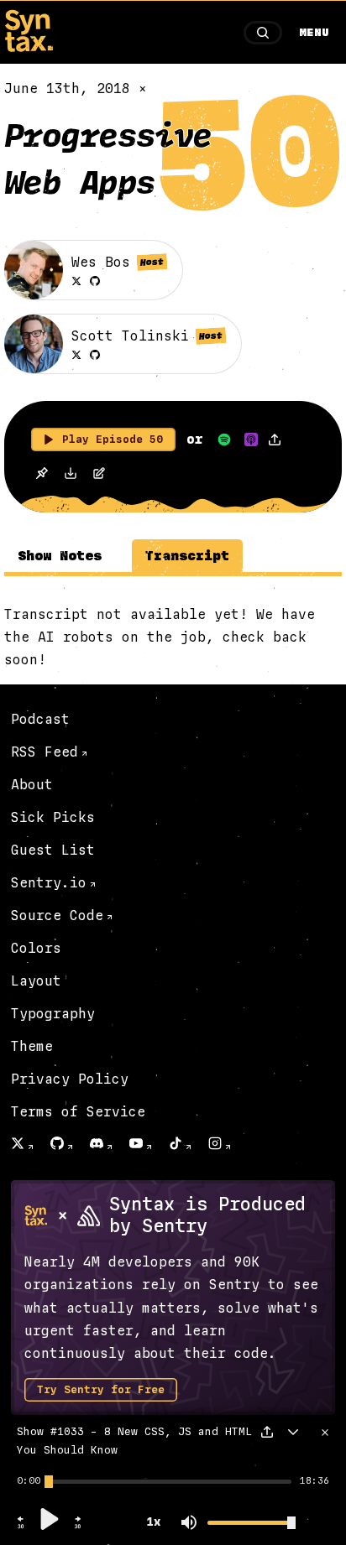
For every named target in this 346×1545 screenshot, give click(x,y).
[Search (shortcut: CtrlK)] (263, 32)
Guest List (53, 850)
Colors (36, 948)
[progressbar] (28, 1481)
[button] (21, 1526)
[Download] (70, 475)
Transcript (187, 556)
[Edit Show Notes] (99, 475)
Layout (36, 981)
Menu (314, 32)
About (32, 785)
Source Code (57, 915)
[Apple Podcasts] (251, 439)
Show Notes (60, 556)
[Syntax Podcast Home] (28, 47)
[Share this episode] (274, 439)
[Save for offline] (41, 475)
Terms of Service (78, 1112)
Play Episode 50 (112, 439)
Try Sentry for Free (101, 1390)
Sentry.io (48, 883)
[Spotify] (224, 439)
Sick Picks (53, 817)
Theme (32, 1046)
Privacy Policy (69, 1079)
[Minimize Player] (293, 1431)
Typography (53, 1014)
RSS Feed (44, 752)
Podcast (40, 719)
